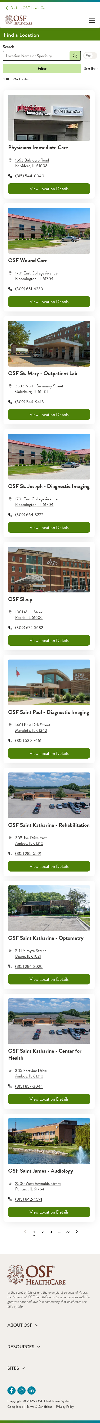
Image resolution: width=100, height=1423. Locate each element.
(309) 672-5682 (29, 627)
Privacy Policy (65, 1406)
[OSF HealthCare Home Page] (18, 20)
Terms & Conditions (39, 1406)
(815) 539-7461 (28, 740)
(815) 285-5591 (28, 853)
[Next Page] (76, 1231)
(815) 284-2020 (29, 966)
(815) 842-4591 (28, 1199)
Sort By (89, 68)
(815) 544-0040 (29, 176)
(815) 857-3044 (29, 1086)
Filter (42, 68)
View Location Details (49, 188)
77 (68, 1232)
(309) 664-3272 (29, 514)
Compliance (15, 1406)
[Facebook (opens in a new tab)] (11, 1390)
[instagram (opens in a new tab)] (21, 1390)
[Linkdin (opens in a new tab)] (31, 1390)
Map (88, 55)
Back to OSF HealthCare (28, 8)
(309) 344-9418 (29, 402)
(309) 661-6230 (29, 289)
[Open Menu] (92, 20)
